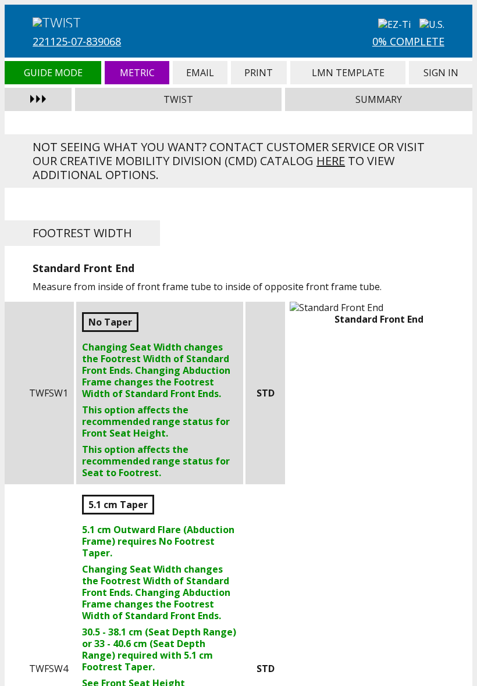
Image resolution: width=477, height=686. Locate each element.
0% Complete (408, 41)
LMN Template (348, 72)
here (330, 161)
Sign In (440, 72)
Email (200, 72)
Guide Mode (53, 72)
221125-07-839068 (77, 41)
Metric (137, 72)
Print (259, 72)
